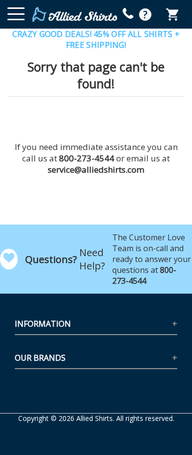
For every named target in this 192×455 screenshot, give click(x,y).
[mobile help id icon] (128, 13)
